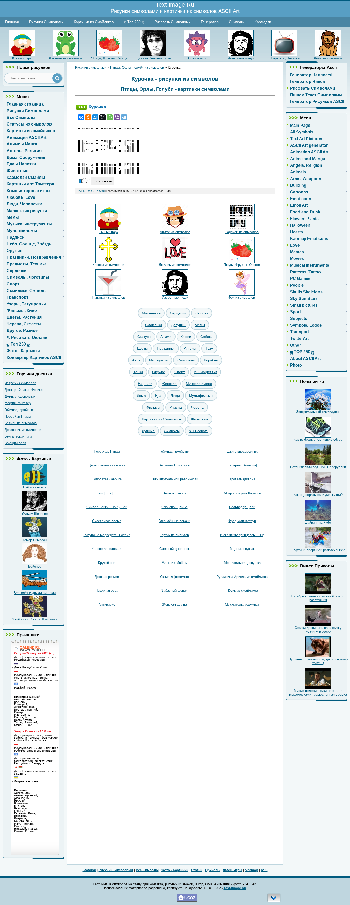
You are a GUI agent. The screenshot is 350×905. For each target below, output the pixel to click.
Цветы (142, 348)
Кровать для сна (242, 479)
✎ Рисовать (198, 431)
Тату (209, 348)
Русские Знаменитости (153, 58)
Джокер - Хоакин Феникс (24, 390)
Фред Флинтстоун (242, 521)
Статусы (144, 337)
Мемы (200, 325)
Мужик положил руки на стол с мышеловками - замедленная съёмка (318, 692)
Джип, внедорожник (20, 396)
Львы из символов (328, 58)
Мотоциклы (158, 360)
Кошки (186, 337)
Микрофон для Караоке (242, 493)
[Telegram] (124, 117)
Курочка (97, 106)
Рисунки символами (90, 67)
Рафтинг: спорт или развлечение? (318, 550)
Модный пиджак (242, 549)
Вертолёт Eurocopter (174, 465)
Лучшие (148, 431)
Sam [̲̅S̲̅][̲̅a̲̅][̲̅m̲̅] (106, 493)
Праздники (166, 348)
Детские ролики (107, 577)
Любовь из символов (175, 265)
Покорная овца (106, 590)
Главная (12, 22)
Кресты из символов (108, 265)
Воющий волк (15, 443)
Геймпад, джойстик (19, 410)
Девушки (178, 325)
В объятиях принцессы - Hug (242, 535)
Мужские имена (199, 384)
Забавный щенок (174, 590)
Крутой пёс (106, 563)
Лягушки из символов (66, 58)
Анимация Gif (205, 372)
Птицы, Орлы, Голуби (91, 190)
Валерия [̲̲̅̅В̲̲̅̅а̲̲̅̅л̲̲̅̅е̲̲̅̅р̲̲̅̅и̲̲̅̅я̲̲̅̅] (242, 465)
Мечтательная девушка (242, 563)
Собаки (206, 337)
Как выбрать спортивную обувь (318, 439)
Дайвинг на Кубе (318, 522)
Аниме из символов (175, 232)
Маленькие (151, 313)
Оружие (158, 372)
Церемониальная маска (106, 465)
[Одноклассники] (88, 117)
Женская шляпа (174, 604)
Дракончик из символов (23, 430)
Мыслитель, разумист (242, 604)
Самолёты (186, 360)
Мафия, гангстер (18, 403)
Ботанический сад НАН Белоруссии (318, 467)
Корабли (211, 360)
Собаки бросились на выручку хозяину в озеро (318, 629)
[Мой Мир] (95, 117)
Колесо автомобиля (106, 549)
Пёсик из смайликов (242, 590)
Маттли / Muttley (174, 563)
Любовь (201, 313)
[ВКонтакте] (81, 117)
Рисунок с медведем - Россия (107, 535)
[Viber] (117, 117)
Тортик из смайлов (174, 535)
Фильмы (153, 407)
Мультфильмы (201, 395)
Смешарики (197, 58)
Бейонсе (34, 566)
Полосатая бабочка (107, 479)
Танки (138, 372)
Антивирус (107, 604)
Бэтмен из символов (21, 423)
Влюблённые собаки (174, 521)
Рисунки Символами (46, 22)
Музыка (175, 407)
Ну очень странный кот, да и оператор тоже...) (318, 661)
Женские (169, 384)
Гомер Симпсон (35, 540)
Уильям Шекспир (35, 514)
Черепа (197, 407)
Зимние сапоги (174, 493)
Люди (175, 395)
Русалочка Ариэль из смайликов (242, 577)
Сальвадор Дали (242, 507)
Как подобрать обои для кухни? (318, 495)
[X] (102, 117)
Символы (236, 22)
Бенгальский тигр (18, 436)
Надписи (145, 384)
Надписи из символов (242, 232)
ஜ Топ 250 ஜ (134, 22)
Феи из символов (241, 297)
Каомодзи (263, 22)
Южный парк (22, 58)
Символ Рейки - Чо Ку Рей (106, 507)
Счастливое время (106, 521)
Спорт (179, 372)
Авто (136, 360)
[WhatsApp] (110, 117)
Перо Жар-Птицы (18, 416)
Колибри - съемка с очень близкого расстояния (318, 598)
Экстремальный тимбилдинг (318, 412)
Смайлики (153, 325)
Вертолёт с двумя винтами (35, 593)
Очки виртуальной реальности (174, 479)
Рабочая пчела (34, 487)
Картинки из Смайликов (94, 22)
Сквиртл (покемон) (174, 577)
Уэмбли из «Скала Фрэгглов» (34, 619)
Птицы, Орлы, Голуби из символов (137, 67)
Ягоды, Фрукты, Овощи (109, 58)
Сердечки (178, 313)
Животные (199, 419)
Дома (141, 395)
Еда (158, 395)
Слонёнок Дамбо (174, 507)
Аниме (165, 337)
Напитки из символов (108, 297)
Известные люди (241, 58)
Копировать (102, 181)
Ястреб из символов (20, 383)
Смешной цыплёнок (174, 549)
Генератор (210, 22)
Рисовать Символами (173, 22)
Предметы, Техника (284, 58)
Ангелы (190, 348)
